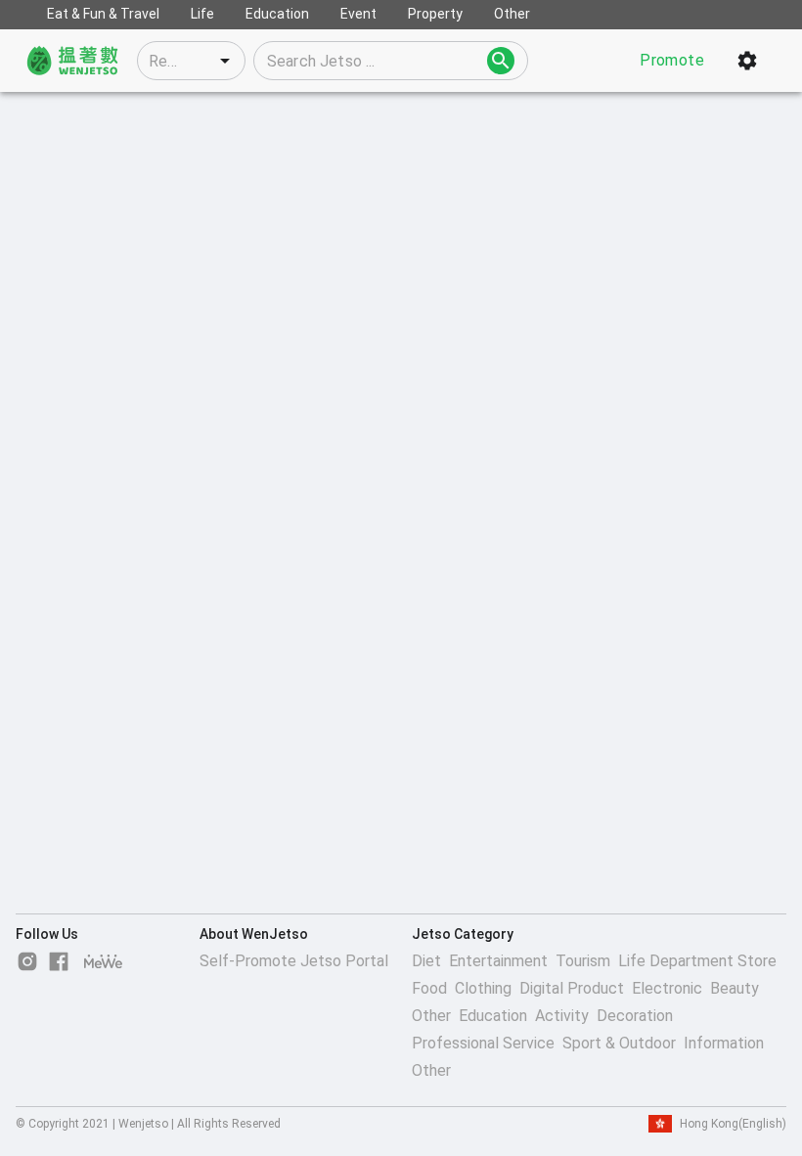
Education (493, 1015)
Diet (426, 961)
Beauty (734, 988)
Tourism (583, 961)
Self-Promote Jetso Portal (294, 961)
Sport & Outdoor (619, 1043)
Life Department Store (697, 961)
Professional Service (483, 1043)
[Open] (225, 60)
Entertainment (498, 961)
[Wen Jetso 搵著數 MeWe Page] (103, 961)
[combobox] (191, 60)
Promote (672, 60)
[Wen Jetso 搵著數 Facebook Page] (58, 961)
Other (431, 1015)
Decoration (635, 1015)
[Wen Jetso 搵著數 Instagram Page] (27, 961)
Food (429, 988)
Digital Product (571, 988)
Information (724, 1043)
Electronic (667, 988)
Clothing (483, 988)
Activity (562, 1015)
